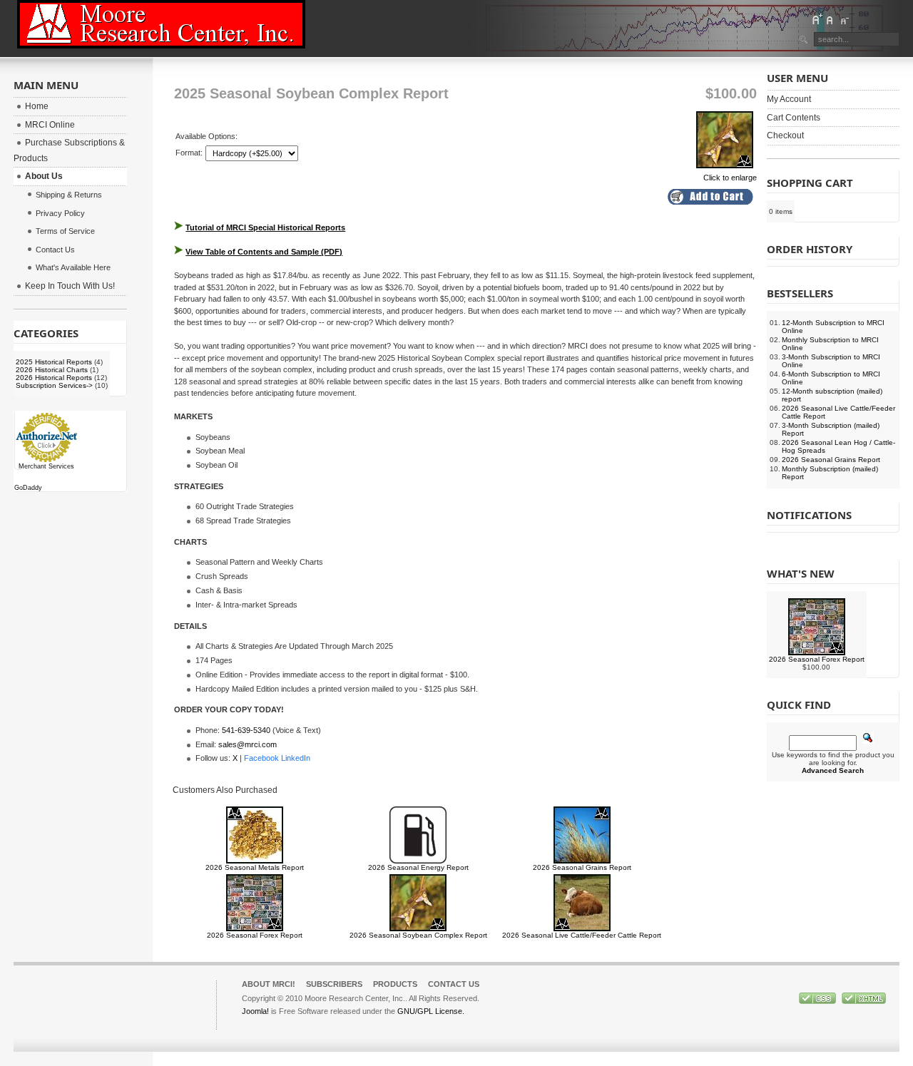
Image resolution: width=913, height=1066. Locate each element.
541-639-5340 (246, 730)
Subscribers (334, 984)
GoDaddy (28, 487)
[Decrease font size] (844, 19)
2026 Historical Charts (52, 370)
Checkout (785, 135)
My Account (789, 99)
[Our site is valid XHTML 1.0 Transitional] (864, 1001)
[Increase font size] (816, 19)
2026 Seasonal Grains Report (582, 867)
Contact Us (453, 984)
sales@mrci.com (247, 744)
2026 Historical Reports (54, 377)
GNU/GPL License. (430, 1011)
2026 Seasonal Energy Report (418, 867)
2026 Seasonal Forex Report (254, 935)
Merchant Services (46, 466)
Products (395, 984)
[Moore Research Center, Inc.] (161, 24)
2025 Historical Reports (54, 362)
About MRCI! (268, 984)
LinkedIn (295, 758)
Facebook (261, 758)
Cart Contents (793, 118)
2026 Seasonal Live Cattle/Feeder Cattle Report (581, 935)
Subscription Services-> (54, 385)
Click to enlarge (730, 177)
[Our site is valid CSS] (818, 1001)
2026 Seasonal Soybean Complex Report (418, 935)
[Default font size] (830, 19)
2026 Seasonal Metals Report (254, 867)
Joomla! (255, 1011)
